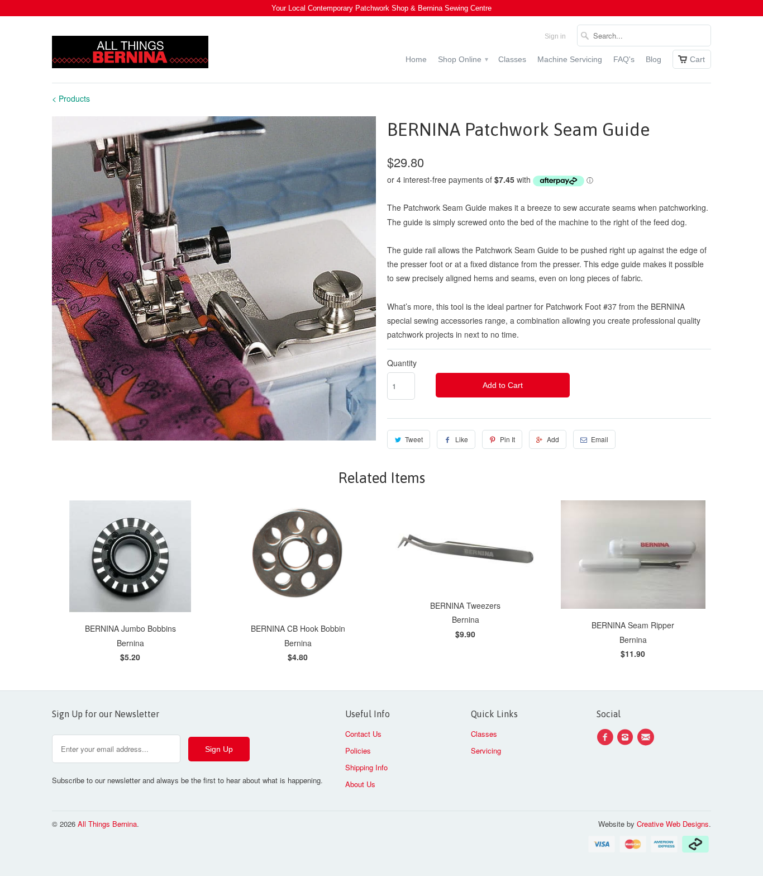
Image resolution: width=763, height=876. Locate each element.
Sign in (555, 36)
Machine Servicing (569, 59)
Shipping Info (366, 767)
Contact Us (363, 733)
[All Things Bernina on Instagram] (627, 737)
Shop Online (462, 59)
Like (461, 439)
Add (553, 439)
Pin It (507, 439)
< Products (71, 98)
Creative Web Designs (673, 823)
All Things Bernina (107, 823)
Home (416, 59)
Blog (653, 59)
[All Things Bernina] (130, 49)
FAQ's (624, 59)
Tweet (414, 439)
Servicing (486, 750)
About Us (360, 784)
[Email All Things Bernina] (647, 737)
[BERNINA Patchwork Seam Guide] (214, 278)
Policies (358, 750)
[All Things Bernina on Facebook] (607, 737)
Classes (512, 59)
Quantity (402, 362)
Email (599, 439)
